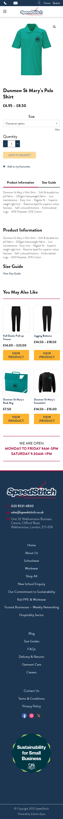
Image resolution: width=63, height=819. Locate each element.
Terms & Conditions (31, 698)
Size (31, 116)
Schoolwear (31, 560)
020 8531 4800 (22, 506)
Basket (56, 3)
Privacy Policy (31, 706)
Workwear (31, 568)
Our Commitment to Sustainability (31, 591)
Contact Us (31, 690)
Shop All (31, 576)
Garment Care (31, 664)
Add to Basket (19, 155)
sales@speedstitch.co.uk (27, 512)
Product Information (20, 182)
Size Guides (31, 641)
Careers (31, 672)
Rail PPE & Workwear (31, 599)
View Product (16, 355)
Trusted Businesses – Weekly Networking (31, 607)
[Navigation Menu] (5, 11)
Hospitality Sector (31, 614)
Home (47, 3)
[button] (54, 27)
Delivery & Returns (31, 656)
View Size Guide (12, 274)
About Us (31, 552)
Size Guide (49, 182)
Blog (31, 633)
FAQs (31, 649)
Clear (57, 129)
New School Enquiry (31, 583)
